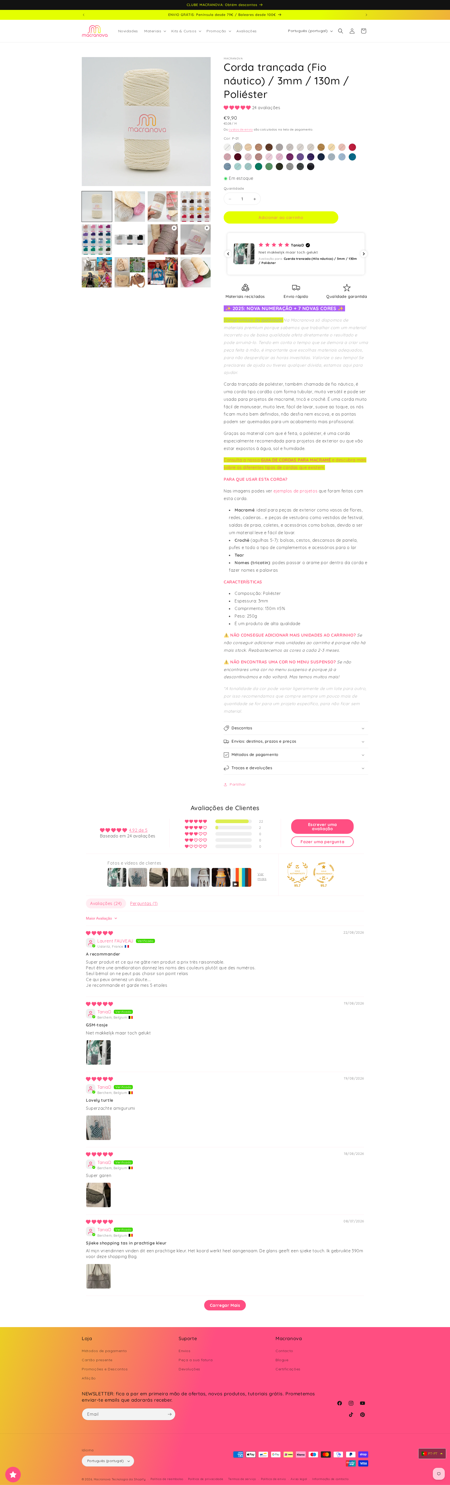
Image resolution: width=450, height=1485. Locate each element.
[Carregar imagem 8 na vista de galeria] (130, 272)
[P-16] (258, 157)
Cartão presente (97, 1360)
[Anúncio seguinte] (366, 15)
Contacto (284, 1350)
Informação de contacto (330, 1479)
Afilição (89, 1378)
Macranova (102, 1479)
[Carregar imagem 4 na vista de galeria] (195, 206)
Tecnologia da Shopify (129, 1479)
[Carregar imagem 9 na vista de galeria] (163, 272)
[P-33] (300, 166)
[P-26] (227, 166)
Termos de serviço (242, 1479)
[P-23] (331, 157)
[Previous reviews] (228, 253)
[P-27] (237, 166)
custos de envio (241, 130)
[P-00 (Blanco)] (227, 147)
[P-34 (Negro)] (310, 166)
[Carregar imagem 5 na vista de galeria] (97, 239)
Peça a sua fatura (196, 1360)
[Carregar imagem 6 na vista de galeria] (130, 239)
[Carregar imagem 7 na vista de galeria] (97, 272)
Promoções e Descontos (105, 1369)
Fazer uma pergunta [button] (322, 841)
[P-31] (279, 166)
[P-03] (258, 147)
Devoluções (189, 1369)
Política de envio (273, 1479)
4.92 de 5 (138, 830)
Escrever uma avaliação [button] (322, 826)
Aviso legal (299, 1479)
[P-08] (310, 147)
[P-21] (310, 157)
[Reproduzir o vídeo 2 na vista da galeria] (195, 239)
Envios (185, 1350)
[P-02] (248, 147)
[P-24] (342, 157)
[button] (154, 31)
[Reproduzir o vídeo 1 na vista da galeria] (163, 239)
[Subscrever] (169, 1414)
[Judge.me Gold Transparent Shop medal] (323, 872)
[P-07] (300, 147)
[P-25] (352, 157)
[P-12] (352, 147)
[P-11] (342, 147)
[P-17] (269, 157)
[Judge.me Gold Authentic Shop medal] (297, 872)
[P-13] (227, 157)
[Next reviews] (363, 253)
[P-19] (289, 157)
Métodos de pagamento (104, 1350)
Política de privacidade (205, 1479)
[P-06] (289, 147)
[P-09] (321, 147)
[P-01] (237, 147)
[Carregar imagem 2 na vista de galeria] (130, 206)
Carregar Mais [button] (225, 1305)
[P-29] (258, 166)
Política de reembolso (167, 1479)
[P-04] (269, 147)
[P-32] (289, 166)
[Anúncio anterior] (83, 15)
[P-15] (248, 157)
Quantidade (234, 189)
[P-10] (331, 147)
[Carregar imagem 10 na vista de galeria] (195, 272)
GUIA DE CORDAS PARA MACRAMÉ (296, 460)
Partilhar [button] (238, 784)
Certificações (288, 1369)
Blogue (282, 1360)
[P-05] (279, 147)
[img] (99, 932)
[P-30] (269, 166)
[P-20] (300, 157)
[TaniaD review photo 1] (98, 1052)
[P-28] (248, 166)
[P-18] (279, 157)
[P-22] (321, 157)
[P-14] (237, 157)
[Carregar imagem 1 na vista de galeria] (97, 206)
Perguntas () (144, 903)
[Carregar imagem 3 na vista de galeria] (163, 206)
